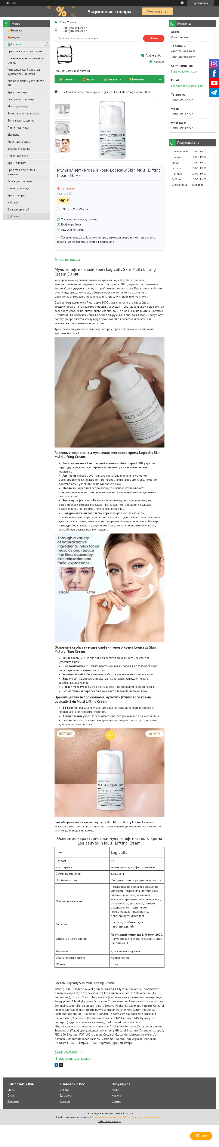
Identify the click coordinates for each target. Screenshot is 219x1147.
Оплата (64, 1090)
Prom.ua (128, 1113)
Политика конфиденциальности (143, 1117)
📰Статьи (13, 216)
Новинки (117, 1095)
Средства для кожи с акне (24, 51)
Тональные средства (20, 120)
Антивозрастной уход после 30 (25, 83)
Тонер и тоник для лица (23, 113)
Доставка (66, 1095)
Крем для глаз (17, 163)
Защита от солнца (18, 149)
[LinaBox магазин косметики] (64, 55)
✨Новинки (14, 30)
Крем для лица (17, 92)
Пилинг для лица (18, 188)
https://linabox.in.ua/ (184, 71)
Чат (204, 1136)
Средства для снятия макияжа (21, 172)
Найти (154, 38)
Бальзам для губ (18, 209)
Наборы (12, 202)
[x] (61, 1066)
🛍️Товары (110, 79)
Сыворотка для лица (20, 99)
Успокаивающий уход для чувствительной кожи (24, 72)
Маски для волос (18, 142)
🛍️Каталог (14, 44)
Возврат (65, 1101)
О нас (10, 1095)
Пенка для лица (17, 156)
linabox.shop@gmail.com (187, 86)
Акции (115, 1090)
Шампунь (13, 134)
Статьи (11, 1090)
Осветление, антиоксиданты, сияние (25, 60)
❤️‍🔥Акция (13, 37)
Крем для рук (16, 195)
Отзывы (116, 1101)
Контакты (13, 1101)
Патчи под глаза (18, 127)
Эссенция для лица (20, 181)
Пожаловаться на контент (106, 1117)
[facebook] (56, 1066)
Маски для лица (17, 106)
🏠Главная (66, 79)
